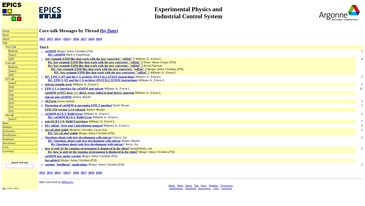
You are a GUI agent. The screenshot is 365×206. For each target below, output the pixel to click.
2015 (11, 99)
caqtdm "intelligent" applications (66, 164)
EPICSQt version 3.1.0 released (65, 109)
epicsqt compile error (58, 84)
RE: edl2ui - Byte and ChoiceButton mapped (74, 125)
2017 (11, 91)
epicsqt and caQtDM (58, 97)
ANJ (4, 188)
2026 (11, 59)
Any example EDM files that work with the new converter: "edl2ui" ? (90, 58)
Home (6, 31)
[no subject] (52, 160)
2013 (11, 107)
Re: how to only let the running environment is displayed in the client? (93, 152)
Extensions (9, 131)
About (6, 39)
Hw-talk (10, 115)
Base (6, 123)
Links (6, 147)
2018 (11, 87)
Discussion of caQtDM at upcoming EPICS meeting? (79, 105)
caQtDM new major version (63, 156)
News (6, 35)
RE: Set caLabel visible (63, 133)
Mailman (13, 51)
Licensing (8, 151)
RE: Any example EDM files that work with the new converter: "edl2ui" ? (99, 69)
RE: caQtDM (56, 54)
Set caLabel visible (57, 129)
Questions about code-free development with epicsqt (78, 137)
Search (12, 55)
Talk (5, 43)
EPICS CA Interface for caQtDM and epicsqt (74, 88)
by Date (109, 30)
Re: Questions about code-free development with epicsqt (87, 144)
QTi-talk (10, 79)
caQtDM (50, 51)
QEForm (50, 101)
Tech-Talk (11, 47)
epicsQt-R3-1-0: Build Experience (66, 121)
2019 (99, 39)
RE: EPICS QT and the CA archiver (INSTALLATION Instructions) (90, 76)
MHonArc (68, 182)
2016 (11, 95)
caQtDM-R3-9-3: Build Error (64, 113)
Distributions (10, 135)
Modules (7, 127)
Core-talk (11, 63)
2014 (11, 103)
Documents (9, 143)
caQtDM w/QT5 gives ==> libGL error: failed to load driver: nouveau (89, 92)
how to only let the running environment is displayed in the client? (87, 148)
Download (8, 139)
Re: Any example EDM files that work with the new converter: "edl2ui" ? (95, 62)
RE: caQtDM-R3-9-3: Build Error (70, 117)
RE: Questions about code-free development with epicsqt (84, 140)
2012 (11, 111)
